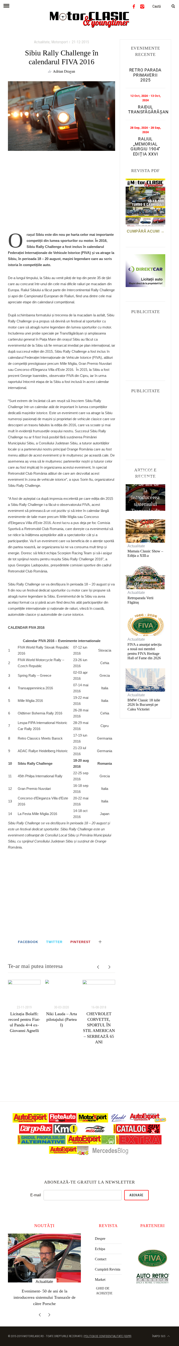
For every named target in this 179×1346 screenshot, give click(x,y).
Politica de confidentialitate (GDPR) (107, 1330)
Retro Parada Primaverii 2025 (145, 75)
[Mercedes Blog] (110, 1154)
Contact (100, 1259)
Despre (100, 1239)
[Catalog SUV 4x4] (136, 1132)
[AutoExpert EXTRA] (139, 1143)
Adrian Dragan (64, 71)
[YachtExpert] (119, 1121)
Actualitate (42, 42)
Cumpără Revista (107, 1269)
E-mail (35, 1195)
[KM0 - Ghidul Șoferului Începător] (65, 1132)
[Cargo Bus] (35, 1132)
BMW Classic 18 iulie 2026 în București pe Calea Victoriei (143, 704)
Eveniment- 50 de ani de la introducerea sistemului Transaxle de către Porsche (145, 497)
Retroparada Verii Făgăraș (140, 600)
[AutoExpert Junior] (148, 1121)
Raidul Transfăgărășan (148, 110)
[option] (24, 1007)
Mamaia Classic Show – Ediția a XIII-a (145, 553)
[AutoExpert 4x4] (69, 1154)
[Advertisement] (61, 194)
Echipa (100, 1249)
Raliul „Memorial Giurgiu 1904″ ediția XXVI (146, 146)
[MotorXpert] (92, 1121)
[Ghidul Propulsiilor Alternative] (41, 1143)
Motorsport (59, 42)
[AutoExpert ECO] (91, 1143)
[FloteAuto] (62, 1121)
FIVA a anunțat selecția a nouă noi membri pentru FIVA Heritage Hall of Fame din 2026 (144, 651)
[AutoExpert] (30, 1121)
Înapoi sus (159, 1330)
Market (100, 1280)
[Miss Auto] (95, 1132)
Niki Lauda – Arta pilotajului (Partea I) (61, 1019)
